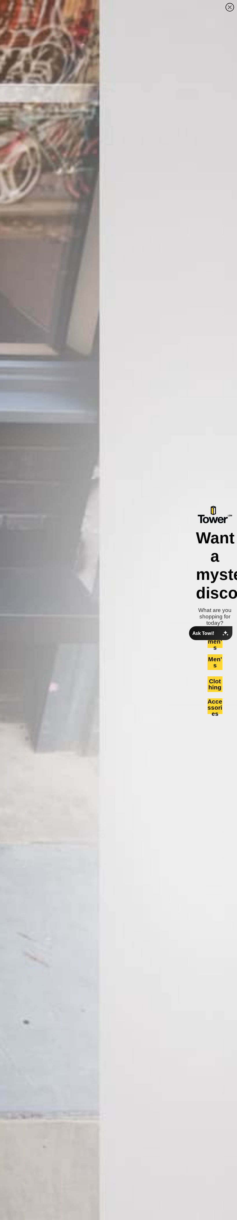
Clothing (214, 684)
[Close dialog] (230, 7)
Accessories (215, 706)
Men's (215, 662)
